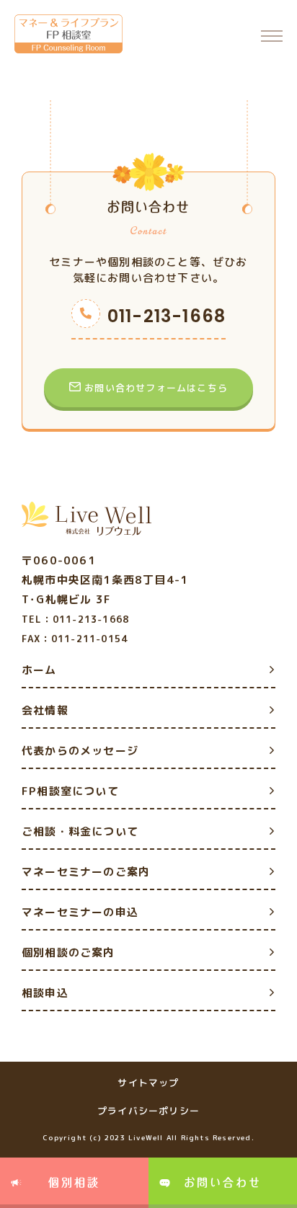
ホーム (39, 670)
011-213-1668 (166, 316)
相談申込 (45, 992)
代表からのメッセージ (80, 750)
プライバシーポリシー (148, 1110)
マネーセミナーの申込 (80, 912)
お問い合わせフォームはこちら (156, 387)
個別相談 (74, 1182)
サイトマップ (148, 1082)
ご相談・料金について (80, 831)
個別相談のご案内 (68, 952)
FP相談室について (70, 791)
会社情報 (45, 710)
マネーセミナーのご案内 (86, 871)
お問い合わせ (223, 1182)
